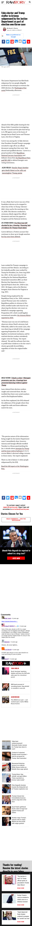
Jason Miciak (15, 697)
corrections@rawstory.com (20, 509)
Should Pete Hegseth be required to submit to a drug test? (16, 552)
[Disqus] (16, 589)
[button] (30, 2)
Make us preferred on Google (13, 36)
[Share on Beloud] (28, 42)
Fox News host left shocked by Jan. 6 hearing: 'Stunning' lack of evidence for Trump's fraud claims (15, 225)
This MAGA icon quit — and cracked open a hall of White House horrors (19, 701)
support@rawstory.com (10, 507)
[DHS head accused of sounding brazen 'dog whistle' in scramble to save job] (5, 687)
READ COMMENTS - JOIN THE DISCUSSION (16, 519)
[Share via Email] (20, 41)
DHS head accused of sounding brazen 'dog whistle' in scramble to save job (20, 686)
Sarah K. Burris (13, 28)
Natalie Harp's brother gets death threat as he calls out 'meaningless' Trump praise (15, 170)
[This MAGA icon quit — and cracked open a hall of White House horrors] (5, 699)
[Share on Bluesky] (24, 42)
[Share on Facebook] (3, 42)
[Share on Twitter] (7, 42)
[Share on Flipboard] (12, 42)
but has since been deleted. (10, 236)
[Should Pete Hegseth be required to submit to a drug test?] (16, 536)
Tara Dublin (15, 668)
